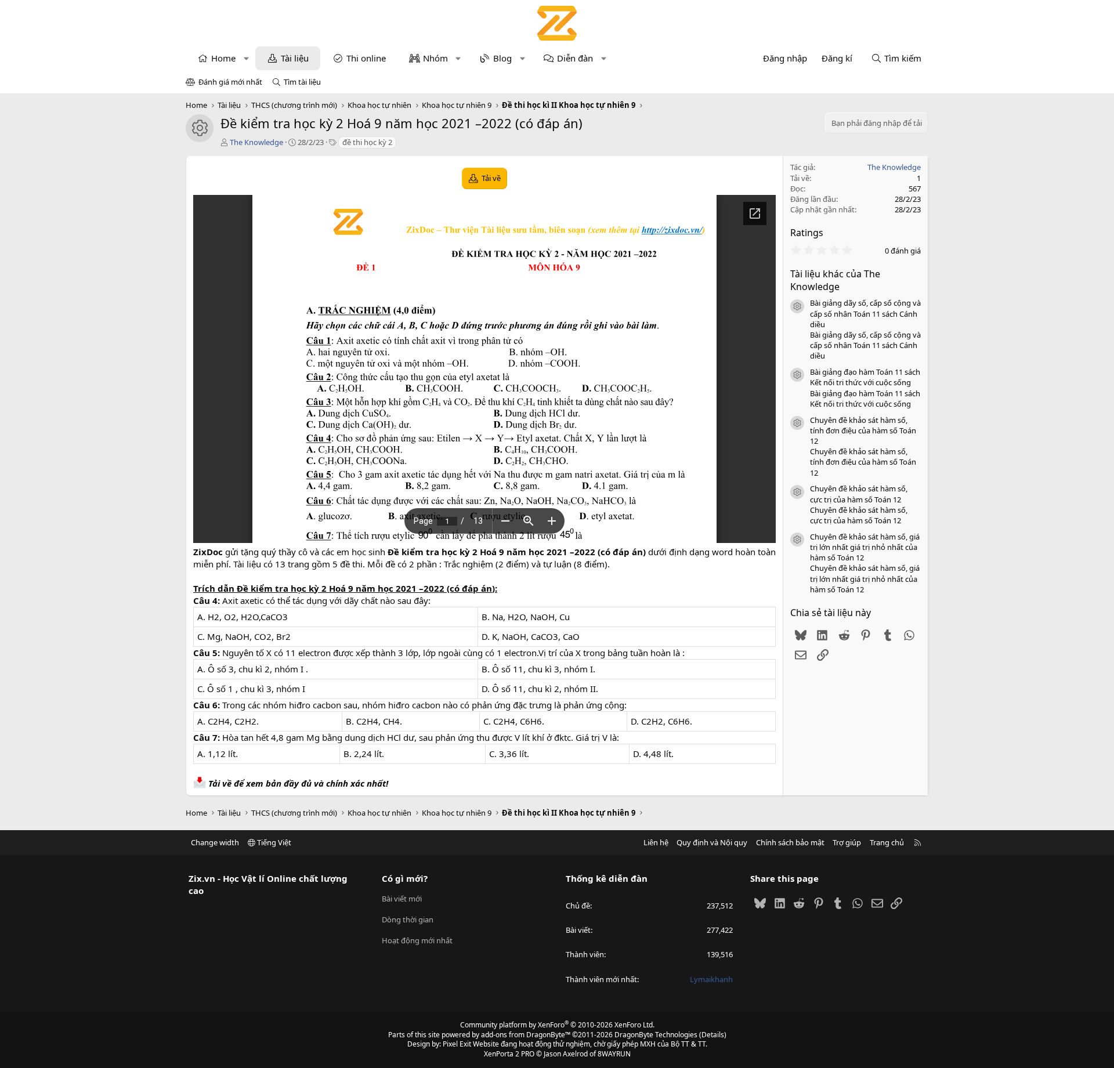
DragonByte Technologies (655, 1035)
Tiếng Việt (273, 842)
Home (223, 58)
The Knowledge (256, 142)
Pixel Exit (457, 1044)
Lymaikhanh (711, 979)
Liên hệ (655, 842)
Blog (502, 58)
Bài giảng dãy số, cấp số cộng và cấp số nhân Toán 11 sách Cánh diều (865, 313)
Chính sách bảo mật (790, 842)
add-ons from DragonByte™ (525, 1035)
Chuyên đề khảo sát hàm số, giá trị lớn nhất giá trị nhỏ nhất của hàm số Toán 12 (865, 547)
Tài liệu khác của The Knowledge (835, 280)
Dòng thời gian (407, 919)
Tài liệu (295, 58)
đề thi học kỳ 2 (367, 142)
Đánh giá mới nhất (230, 82)
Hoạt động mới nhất (417, 940)
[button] (246, 58)
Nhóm (435, 58)
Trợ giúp (847, 842)
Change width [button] (215, 842)
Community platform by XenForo (557, 1025)
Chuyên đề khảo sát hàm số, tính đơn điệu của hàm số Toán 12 (863, 430)
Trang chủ (887, 842)
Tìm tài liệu (302, 82)
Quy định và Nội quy (712, 842)
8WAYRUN (614, 1054)
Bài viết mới (402, 898)
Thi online (366, 58)
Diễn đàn (575, 58)
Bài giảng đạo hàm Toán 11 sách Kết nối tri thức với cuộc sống (865, 377)
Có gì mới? (405, 878)
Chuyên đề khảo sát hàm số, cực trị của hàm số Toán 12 (858, 493)
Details (712, 1035)
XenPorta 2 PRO (509, 1054)
